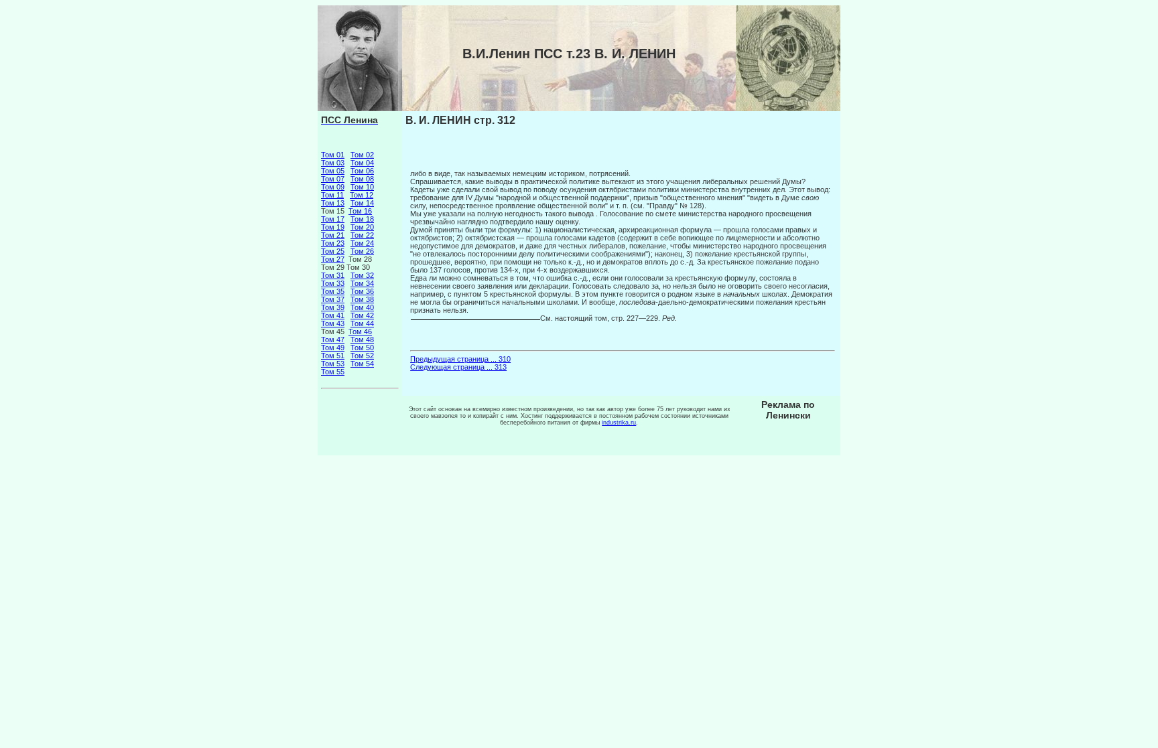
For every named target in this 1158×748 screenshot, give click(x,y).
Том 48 (362, 339)
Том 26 (362, 251)
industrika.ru (619, 422)
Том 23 (332, 243)
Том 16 (360, 211)
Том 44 (362, 323)
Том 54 (362, 364)
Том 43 (332, 323)
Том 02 (362, 155)
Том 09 (332, 187)
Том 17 (332, 219)
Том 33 (332, 283)
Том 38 (362, 299)
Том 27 (332, 259)
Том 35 (332, 291)
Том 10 (362, 187)
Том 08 (362, 179)
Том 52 (362, 356)
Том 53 (332, 364)
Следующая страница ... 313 (458, 367)
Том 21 (332, 235)
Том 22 (362, 235)
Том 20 (362, 227)
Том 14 (362, 203)
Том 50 (362, 348)
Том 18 (362, 219)
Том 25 (332, 251)
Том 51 (332, 356)
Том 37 (332, 299)
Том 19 (332, 227)
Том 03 (332, 163)
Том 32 (362, 275)
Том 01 (332, 155)
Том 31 (332, 275)
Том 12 (361, 195)
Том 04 (362, 163)
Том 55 (332, 372)
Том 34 (362, 283)
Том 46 (360, 331)
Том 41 (332, 315)
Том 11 (332, 195)
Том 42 (362, 315)
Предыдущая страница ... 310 (460, 359)
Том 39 (332, 307)
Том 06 (362, 171)
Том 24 (362, 243)
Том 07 (332, 179)
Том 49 (332, 348)
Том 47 (332, 339)
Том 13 (332, 203)
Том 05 (332, 171)
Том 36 (362, 291)
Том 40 (362, 307)
